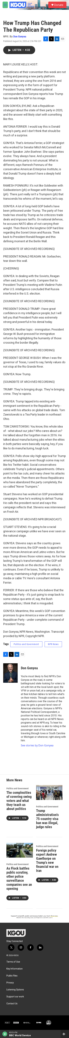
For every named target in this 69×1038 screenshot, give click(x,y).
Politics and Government (26, 644)
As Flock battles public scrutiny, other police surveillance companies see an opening (19, 878)
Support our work (15, 996)
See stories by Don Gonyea (37, 745)
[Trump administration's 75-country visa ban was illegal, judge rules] (49, 792)
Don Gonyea (19, 36)
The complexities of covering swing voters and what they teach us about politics (19, 801)
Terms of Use (13, 962)
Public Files (11, 976)
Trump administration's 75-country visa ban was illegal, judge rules (47, 819)
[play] (5, 1034)
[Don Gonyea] (10, 673)
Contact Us (11, 1003)
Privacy (10, 982)
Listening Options (15, 989)
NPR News (53, 644)
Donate (58, 4)
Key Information (14, 969)
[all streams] (64, 1034)
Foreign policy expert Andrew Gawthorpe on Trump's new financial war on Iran (47, 860)
